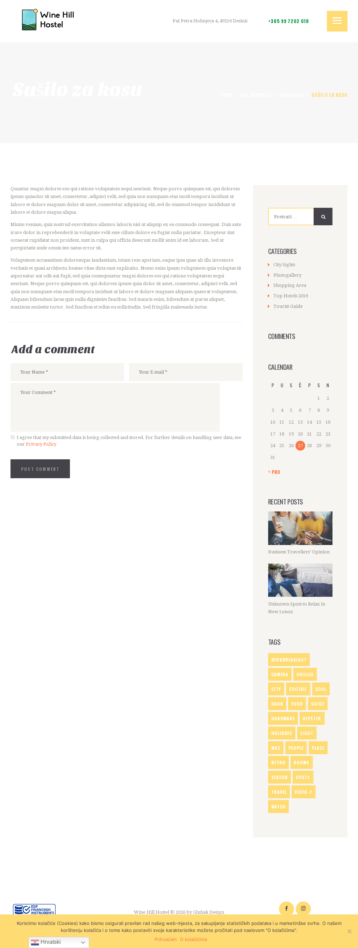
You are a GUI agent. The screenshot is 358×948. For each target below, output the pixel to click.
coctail (298, 689)
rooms (301, 762)
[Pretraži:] (297, 216)
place (318, 748)
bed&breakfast (289, 660)
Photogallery (287, 275)
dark (277, 704)
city (276, 689)
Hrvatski (50, 942)
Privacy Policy (41, 444)
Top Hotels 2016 (290, 295)
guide (317, 704)
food (297, 704)
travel (279, 792)
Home (227, 95)
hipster (312, 718)
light (306, 733)
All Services (256, 94)
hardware (283, 718)
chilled (305, 674)
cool (321, 689)
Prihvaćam (166, 939)
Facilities (291, 95)
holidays (281, 733)
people (295, 748)
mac (275, 748)
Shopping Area (289, 285)
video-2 (303, 792)
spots (303, 777)
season (279, 777)
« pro (274, 471)
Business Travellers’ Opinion (299, 551)
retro (278, 762)
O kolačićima (193, 939)
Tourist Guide (288, 306)
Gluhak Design (208, 912)
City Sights (284, 264)
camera (279, 674)
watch (278, 806)
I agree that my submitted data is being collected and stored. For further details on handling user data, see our (129, 441)
